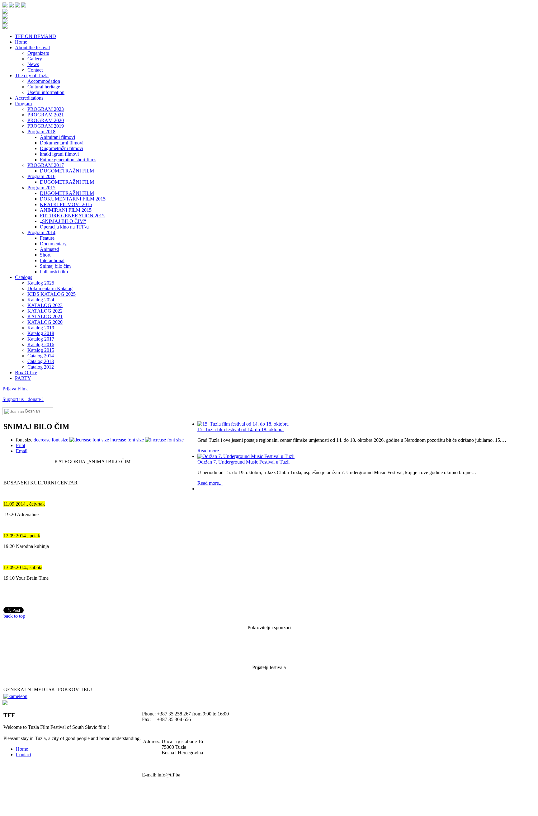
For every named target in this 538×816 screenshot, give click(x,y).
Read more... (210, 450)
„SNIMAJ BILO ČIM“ (63, 221)
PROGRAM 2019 (45, 126)
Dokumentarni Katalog (50, 288)
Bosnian (32, 411)
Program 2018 (41, 131)
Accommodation (43, 81)
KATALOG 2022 (45, 311)
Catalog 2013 (40, 361)
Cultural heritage (43, 86)
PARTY (23, 378)
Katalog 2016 (40, 344)
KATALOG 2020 (45, 322)
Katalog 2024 (40, 299)
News (33, 64)
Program (23, 103)
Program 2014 (41, 232)
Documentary (53, 243)
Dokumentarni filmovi (61, 142)
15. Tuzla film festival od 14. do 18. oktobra (240, 429)
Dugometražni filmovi (61, 148)
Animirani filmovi (57, 137)
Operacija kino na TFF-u (64, 226)
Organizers (38, 53)
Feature (47, 238)
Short (45, 254)
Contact (35, 70)
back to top (14, 616)
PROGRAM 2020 (45, 120)
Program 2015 (41, 187)
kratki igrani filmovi (59, 154)
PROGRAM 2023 (45, 109)
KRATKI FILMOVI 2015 (66, 204)
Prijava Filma (15, 388)
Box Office (26, 372)
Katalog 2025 (40, 282)
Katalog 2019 (40, 327)
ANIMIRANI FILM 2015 (66, 210)
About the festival (32, 47)
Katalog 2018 (40, 333)
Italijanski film (54, 271)
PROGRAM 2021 (45, 114)
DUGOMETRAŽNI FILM (67, 170)
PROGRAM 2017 (45, 165)
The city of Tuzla (32, 75)
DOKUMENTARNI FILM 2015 (73, 198)
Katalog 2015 (40, 350)
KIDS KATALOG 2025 (51, 294)
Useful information (45, 92)
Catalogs (23, 277)
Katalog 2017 (40, 339)
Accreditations (29, 98)
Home (21, 42)
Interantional (52, 260)
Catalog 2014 (40, 355)
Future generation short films (68, 159)
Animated (49, 249)
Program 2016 (41, 176)
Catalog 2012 (40, 367)
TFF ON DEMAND (35, 36)
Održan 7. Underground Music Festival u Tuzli (243, 462)
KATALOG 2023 (45, 305)
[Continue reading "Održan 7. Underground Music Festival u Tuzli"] (351, 456)
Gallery (34, 58)
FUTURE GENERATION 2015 (72, 215)
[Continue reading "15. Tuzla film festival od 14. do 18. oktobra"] (351, 424)
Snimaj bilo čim (55, 266)
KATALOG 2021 (45, 316)
